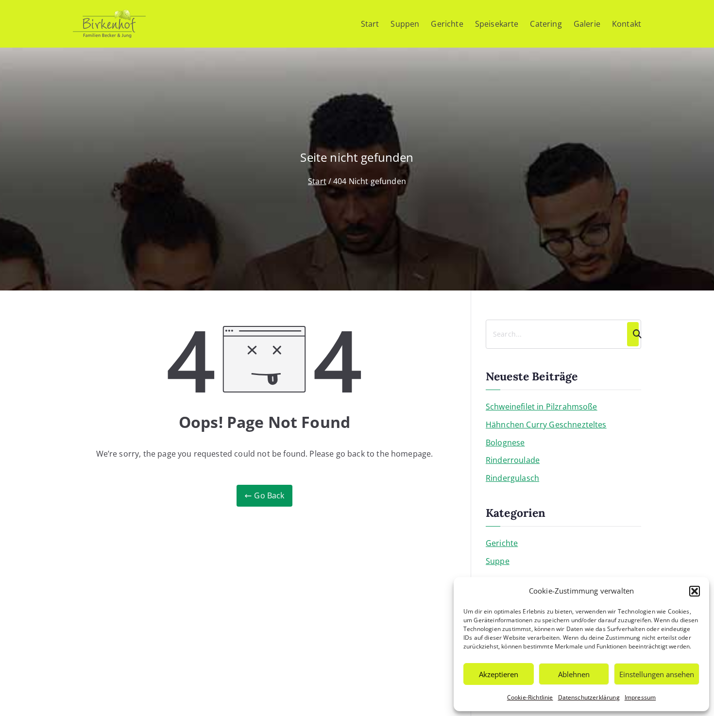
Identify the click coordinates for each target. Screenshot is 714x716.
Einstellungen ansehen (656, 674)
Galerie (587, 23)
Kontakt (626, 23)
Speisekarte (497, 23)
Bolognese (505, 442)
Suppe (498, 561)
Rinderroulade (513, 460)
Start (370, 23)
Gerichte (447, 23)
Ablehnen (574, 674)
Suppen (405, 23)
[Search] (633, 334)
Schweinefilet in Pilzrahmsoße (541, 406)
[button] (694, 591)
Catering (545, 23)
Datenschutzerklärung (589, 697)
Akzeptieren (498, 674)
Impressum (640, 697)
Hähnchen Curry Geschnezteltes (546, 424)
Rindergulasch (512, 478)
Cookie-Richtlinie (530, 697)
